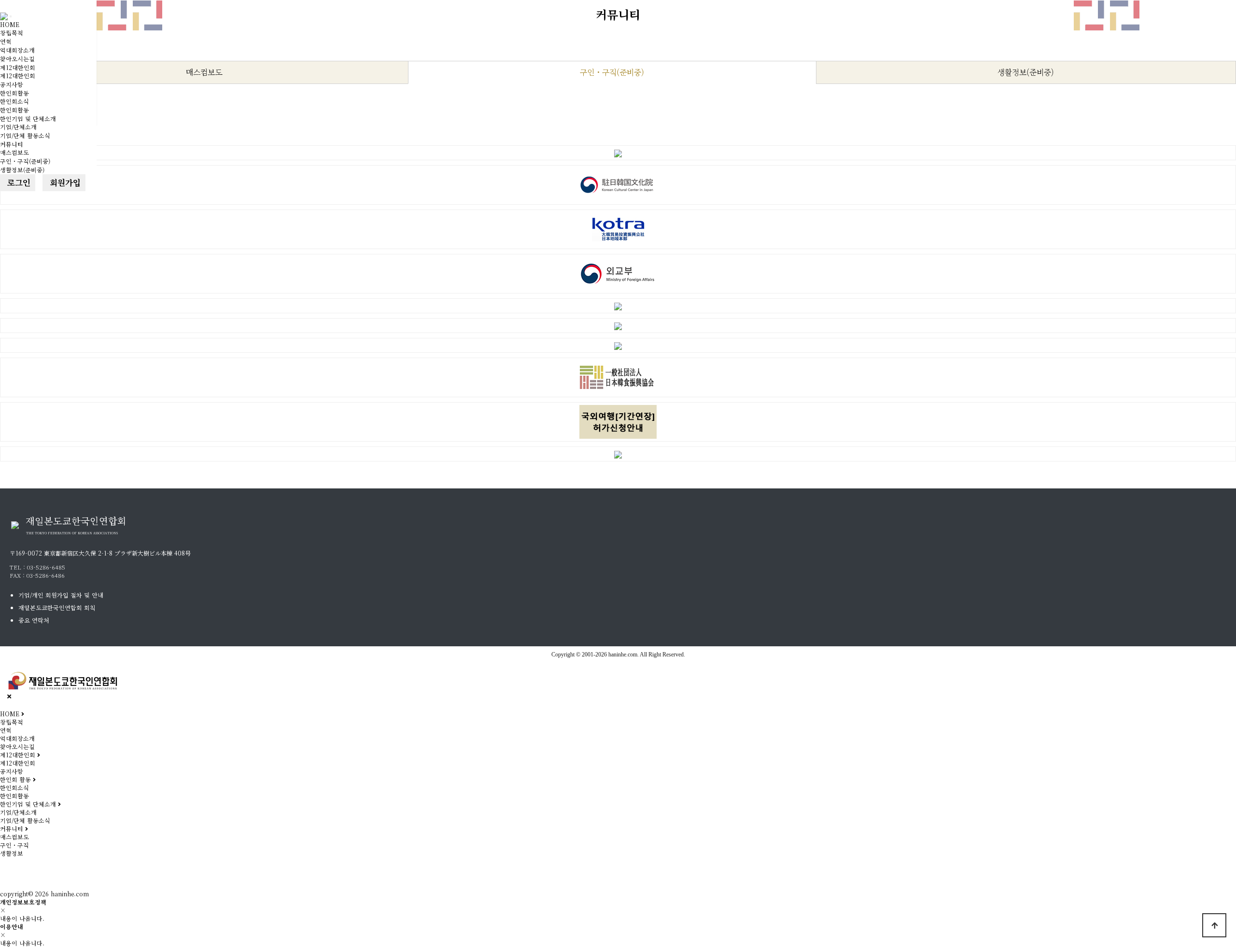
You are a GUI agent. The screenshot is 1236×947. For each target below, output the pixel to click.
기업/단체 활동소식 (25, 135)
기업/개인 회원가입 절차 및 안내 (60, 595)
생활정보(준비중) (22, 170)
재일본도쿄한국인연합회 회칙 (57, 607)
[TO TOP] (1214, 925)
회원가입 (64, 182)
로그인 (17, 182)
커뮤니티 (11, 144)
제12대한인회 (17, 67)
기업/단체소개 (18, 127)
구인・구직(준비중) (25, 161)
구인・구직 (14, 845)
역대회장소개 (17, 50)
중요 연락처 (33, 620)
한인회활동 (14, 93)
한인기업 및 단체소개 (28, 118)
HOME (9, 24)
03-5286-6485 (46, 567)
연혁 (6, 41)
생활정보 (11, 853)
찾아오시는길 (17, 59)
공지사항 (11, 84)
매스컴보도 (14, 152)
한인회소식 (14, 101)
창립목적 (11, 32)
